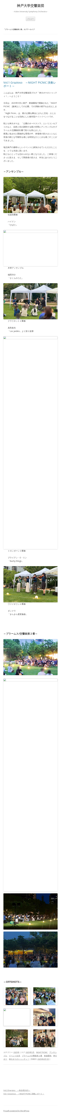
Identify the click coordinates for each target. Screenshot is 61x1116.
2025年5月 (30, 1052)
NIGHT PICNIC (42, 1052)
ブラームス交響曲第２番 (32, 1055)
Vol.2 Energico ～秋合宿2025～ (16, 1090)
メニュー (30, 19)
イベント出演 (14, 1055)
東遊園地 (47, 1055)
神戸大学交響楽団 (30, 5)
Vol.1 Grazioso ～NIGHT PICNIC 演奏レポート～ (29, 84)
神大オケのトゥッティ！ (19, 1059)
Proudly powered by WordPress (16, 1111)
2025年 (16, 1052)
